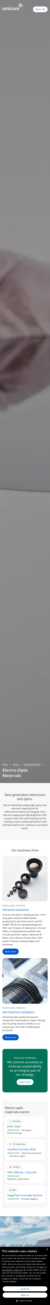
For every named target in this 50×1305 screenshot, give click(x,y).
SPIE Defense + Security (21, 1172)
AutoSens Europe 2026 (21, 1149)
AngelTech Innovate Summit (24, 1195)
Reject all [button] (25, 1295)
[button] (25, 1300)
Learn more (25, 1082)
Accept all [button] (25, 1289)
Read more (10, 951)
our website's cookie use (12, 1270)
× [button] (47, 1249)
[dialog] (25, 1276)
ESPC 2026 (14, 1126)
